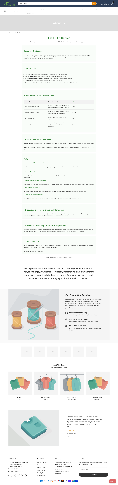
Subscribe (93, 474)
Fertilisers (40, 9)
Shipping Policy (41, 473)
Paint (73, 9)
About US (40, 464)
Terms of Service (41, 475)
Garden (50, 9)
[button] (112, 3)
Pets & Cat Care (29, 13)
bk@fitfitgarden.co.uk (17, 471)
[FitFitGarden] (9, 3)
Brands (81, 9)
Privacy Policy (41, 467)
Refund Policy (41, 470)
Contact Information (42, 462)
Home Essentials (63, 9)
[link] (26, 352)
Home (10, 32)
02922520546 (14, 469)
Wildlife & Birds (92, 9)
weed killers (29, 9)
